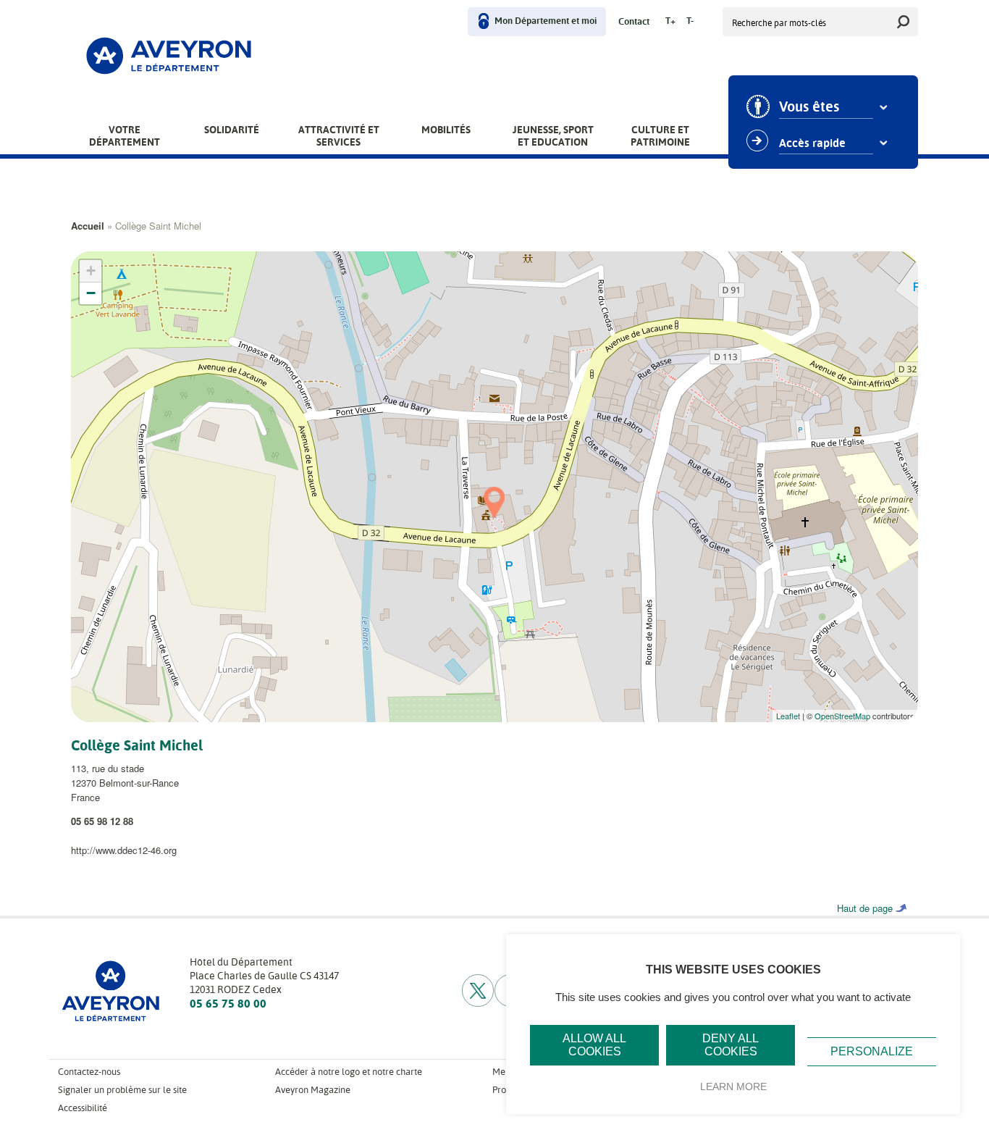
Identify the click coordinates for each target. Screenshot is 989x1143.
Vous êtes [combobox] (809, 107)
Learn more (733, 1086)
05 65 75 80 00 (228, 1003)
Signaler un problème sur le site (122, 1089)
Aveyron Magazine (312, 1089)
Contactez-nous (89, 1071)
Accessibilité (82, 1107)
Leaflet (788, 715)
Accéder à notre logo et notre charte (348, 1071)
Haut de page (865, 908)
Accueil (87, 226)
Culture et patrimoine (660, 136)
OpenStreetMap (842, 715)
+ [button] (91, 270)
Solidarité (231, 129)
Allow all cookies (594, 1045)
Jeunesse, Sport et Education (553, 136)
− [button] (91, 293)
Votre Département (124, 136)
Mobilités (446, 129)
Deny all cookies (730, 1045)
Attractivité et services (338, 136)
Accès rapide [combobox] (812, 143)
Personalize (871, 1051)
